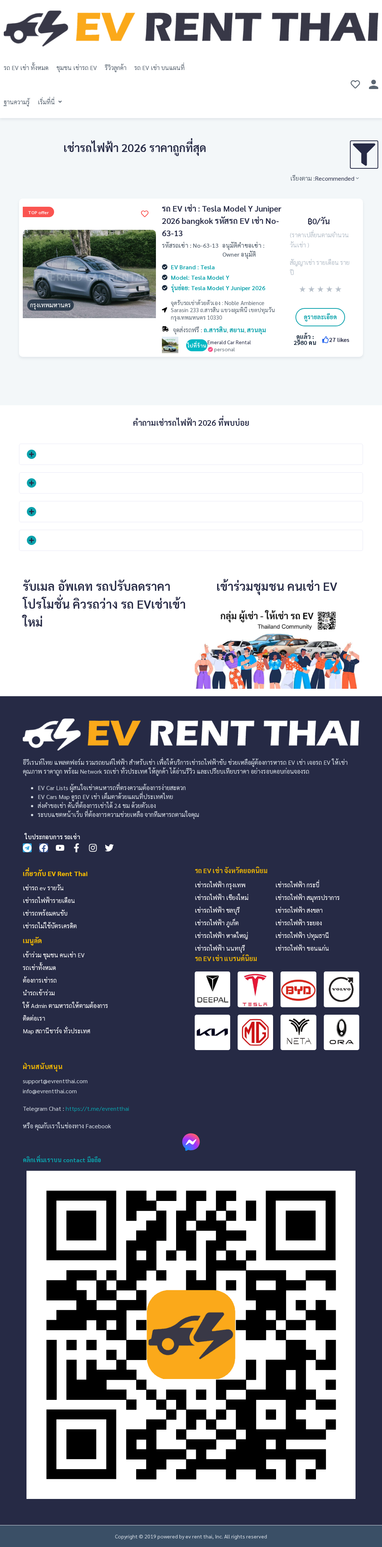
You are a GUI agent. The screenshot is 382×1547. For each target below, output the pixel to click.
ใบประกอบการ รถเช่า (52, 837)
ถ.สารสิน (215, 330)
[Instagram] (92, 847)
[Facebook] (43, 847)
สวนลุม (256, 330)
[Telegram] (27, 847)
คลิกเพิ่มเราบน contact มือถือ (62, 1160)
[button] (50, 102)
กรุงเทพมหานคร (50, 305)
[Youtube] (60, 847)
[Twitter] (109, 847)
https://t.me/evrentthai (97, 1108)
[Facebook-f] (76, 847)
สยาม (236, 330)
